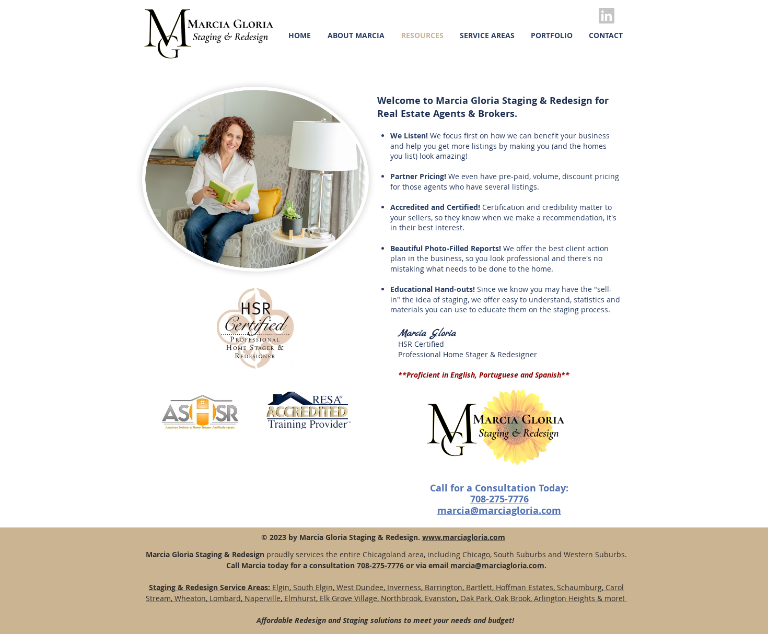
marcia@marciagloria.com (496, 565)
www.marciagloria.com (463, 537)
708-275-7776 (381, 565)
